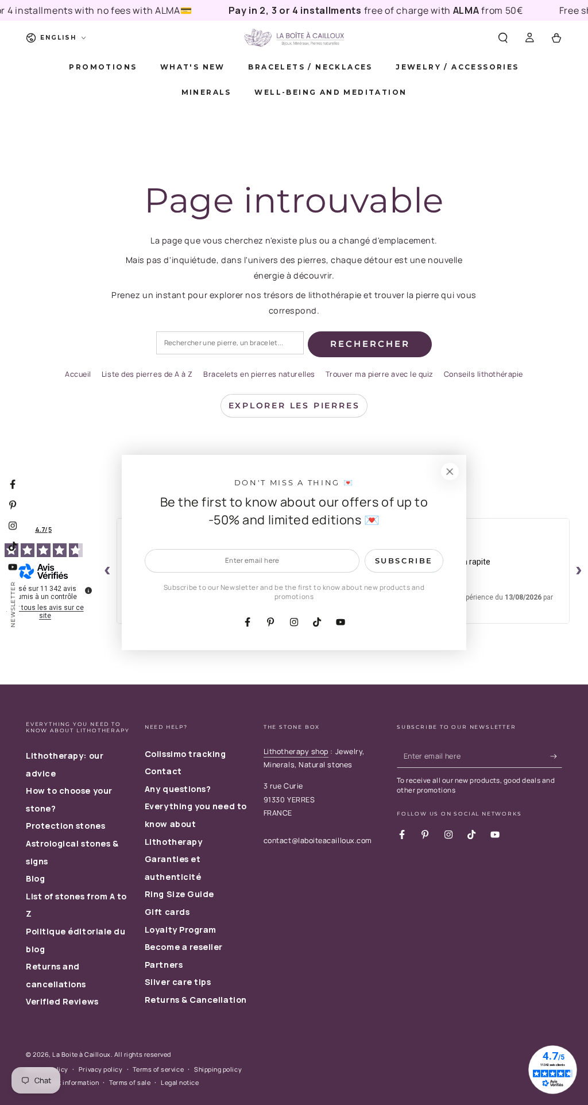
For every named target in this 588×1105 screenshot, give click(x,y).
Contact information (67, 1082)
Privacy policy (101, 1069)
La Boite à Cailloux (81, 1054)
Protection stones (65, 825)
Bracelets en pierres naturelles (259, 374)
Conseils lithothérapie (483, 374)
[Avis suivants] (579, 571)
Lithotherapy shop (296, 751)
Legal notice (180, 1082)
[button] (502, 37)
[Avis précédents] (107, 571)
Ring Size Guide (179, 893)
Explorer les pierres (294, 405)
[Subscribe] (556, 756)
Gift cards (167, 911)
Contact (163, 771)
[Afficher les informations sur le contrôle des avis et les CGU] (88, 590)
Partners (164, 964)
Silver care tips (178, 981)
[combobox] (230, 343)
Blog (35, 878)
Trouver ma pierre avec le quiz (380, 374)
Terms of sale (129, 1082)
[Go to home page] (294, 37)
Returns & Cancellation (196, 999)
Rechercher (370, 343)
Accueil (78, 374)
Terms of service (158, 1069)
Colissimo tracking (185, 753)
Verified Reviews (62, 1001)
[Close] (449, 471)
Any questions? (178, 788)
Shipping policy (218, 1069)
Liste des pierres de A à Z (147, 374)
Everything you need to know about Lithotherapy (196, 824)
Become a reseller (184, 946)
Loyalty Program (180, 929)
